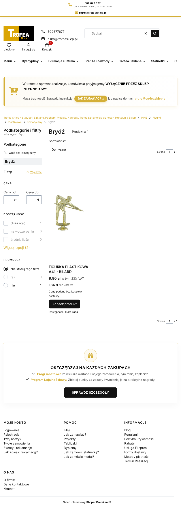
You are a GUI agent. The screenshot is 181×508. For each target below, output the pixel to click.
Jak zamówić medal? (79, 456)
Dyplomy (70, 448)
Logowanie (11, 430)
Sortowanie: (57, 141)
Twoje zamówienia (17, 443)
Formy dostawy (135, 452)
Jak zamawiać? (89, 98)
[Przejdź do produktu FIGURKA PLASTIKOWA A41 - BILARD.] (69, 213)
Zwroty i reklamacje (18, 448)
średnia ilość (20, 239)
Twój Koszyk (12, 439)
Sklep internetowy (85, 502)
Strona (161, 151)
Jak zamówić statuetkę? (81, 452)
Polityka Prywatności (139, 439)
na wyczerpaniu (22, 231)
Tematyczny (34, 122)
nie (13, 285)
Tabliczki (70, 443)
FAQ (67, 430)
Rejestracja (11, 434)
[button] (155, 33)
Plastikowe (15, 122)
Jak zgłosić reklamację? (21, 452)
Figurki (157, 117)
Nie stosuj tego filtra (25, 269)
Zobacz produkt (65, 304)
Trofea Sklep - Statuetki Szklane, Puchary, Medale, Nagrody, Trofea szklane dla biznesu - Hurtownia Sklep (70, 117)
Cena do (32, 192)
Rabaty (129, 443)
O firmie (9, 480)
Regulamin (131, 434)
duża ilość (18, 223)
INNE (144, 117)
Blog (127, 430)
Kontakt (9, 489)
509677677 (55, 31)
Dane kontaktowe (16, 484)
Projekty (70, 439)
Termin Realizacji (136, 461)
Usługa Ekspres (135, 448)
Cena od (10, 192)
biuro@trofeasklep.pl (62, 39)
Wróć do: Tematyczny (22, 152)
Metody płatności (136, 456)
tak (13, 277)
